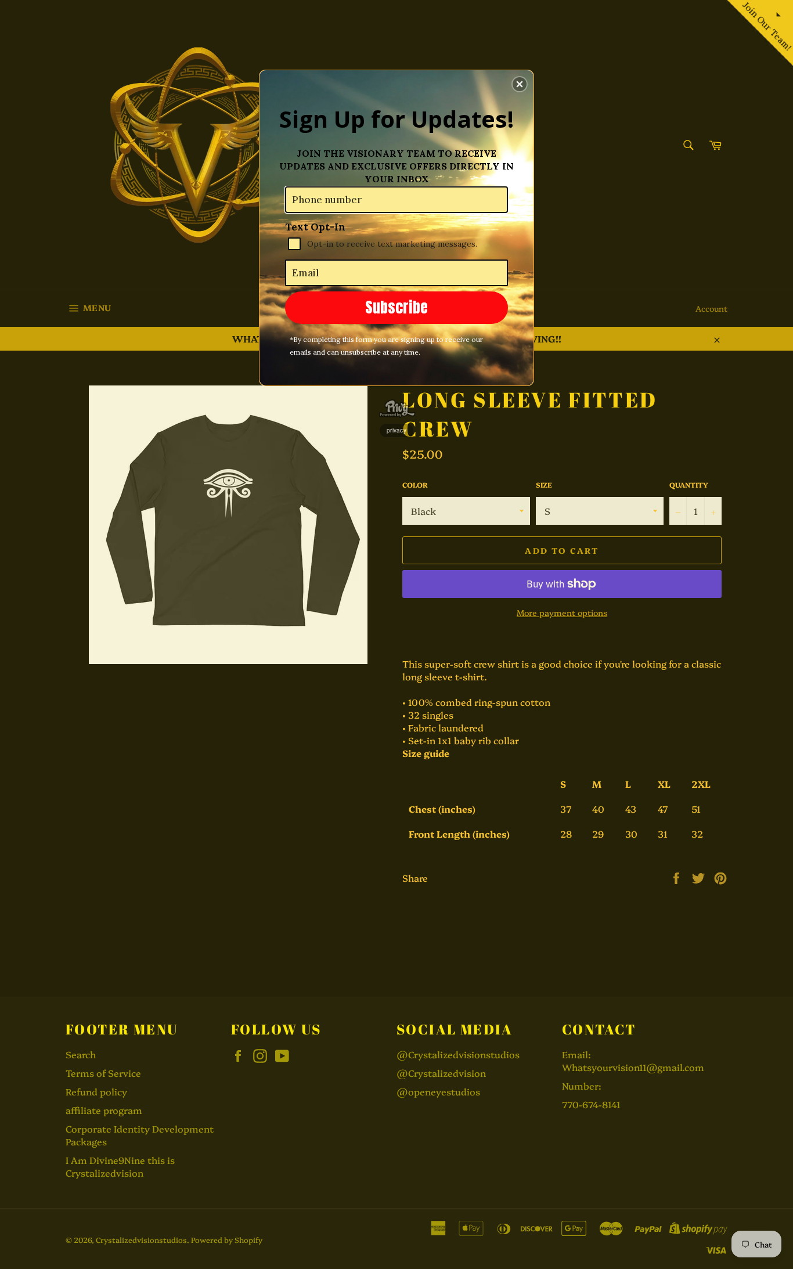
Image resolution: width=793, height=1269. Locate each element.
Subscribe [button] (396, 307)
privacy (396, 430)
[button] (520, 84)
